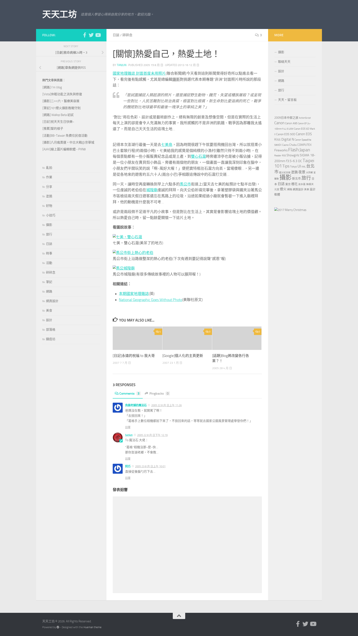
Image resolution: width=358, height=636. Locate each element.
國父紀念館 (284, 172)
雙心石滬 (198, 156)
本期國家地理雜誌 (134, 294)
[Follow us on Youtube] (97, 35)
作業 (49, 177)
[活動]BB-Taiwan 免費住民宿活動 (64, 135)
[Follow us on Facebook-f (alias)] (84, 35)
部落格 (50, 329)
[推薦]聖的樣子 (52, 128)
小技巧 (50, 215)
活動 (49, 263)
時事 (49, 253)
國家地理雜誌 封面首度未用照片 (139, 73)
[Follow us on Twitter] (91, 35)
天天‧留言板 (287, 100)
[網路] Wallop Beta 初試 (58, 115)
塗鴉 (49, 196)
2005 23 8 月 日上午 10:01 (150, 466)
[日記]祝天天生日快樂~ (58, 122)
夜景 (301, 172)
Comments (129, 393)
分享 (49, 187)
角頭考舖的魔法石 (136, 405)
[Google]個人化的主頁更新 (182, 356)
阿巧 (128, 466)
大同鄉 (309, 172)
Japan (304, 150)
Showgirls (293, 155)
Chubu (293, 145)
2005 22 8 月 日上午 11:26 (166, 405)
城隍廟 (151, 190)
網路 (49, 291)
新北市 (296, 178)
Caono (285, 144)
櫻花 (294, 184)
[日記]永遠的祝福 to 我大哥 (134, 356)
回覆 (128, 427)
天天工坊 (59, 14)
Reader (277, 155)
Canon (279, 122)
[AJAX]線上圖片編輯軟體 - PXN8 (64, 149)
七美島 (166, 144)
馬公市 (185, 184)
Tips (285, 166)
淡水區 (302, 184)
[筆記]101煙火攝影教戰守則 (61, 108)
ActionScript (305, 118)
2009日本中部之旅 (286, 117)
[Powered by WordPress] (58, 627)
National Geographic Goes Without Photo (150, 300)
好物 (49, 206)
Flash (293, 150)
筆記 (49, 282)
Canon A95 (291, 123)
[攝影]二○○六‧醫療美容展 (60, 101)
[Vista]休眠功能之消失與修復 (62, 94)
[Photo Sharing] (127, 237)
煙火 (283, 189)
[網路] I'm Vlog (52, 87)
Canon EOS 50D (285, 134)
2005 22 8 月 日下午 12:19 (152, 435)
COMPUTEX (304, 145)
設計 (49, 320)
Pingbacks (159, 393)
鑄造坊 (50, 339)
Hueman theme (92, 627)
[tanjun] (290, 210)
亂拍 (49, 168)
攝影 (49, 225)
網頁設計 (52, 301)
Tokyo (293, 166)
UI (299, 166)
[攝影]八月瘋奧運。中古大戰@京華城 (68, 142)
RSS (284, 155)
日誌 (116, 35)
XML (303, 166)
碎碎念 (127, 35)
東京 (288, 184)
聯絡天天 (284, 62)
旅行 (49, 234)
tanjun (121, 65)
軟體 (277, 194)
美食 (49, 310)
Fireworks (281, 150)
